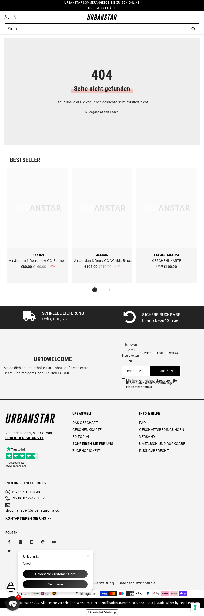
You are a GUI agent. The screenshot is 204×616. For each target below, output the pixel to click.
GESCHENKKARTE (166, 261)
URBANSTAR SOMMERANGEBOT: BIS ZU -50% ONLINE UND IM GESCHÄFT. (101, 5)
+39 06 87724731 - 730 (30, 498)
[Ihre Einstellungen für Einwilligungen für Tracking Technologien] (195, 607)
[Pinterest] (43, 542)
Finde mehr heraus (139, 387)
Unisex (173, 352)
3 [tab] (109, 289)
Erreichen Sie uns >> (24, 438)
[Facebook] (9, 542)
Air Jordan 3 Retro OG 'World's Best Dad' (102, 261)
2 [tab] (102, 289)
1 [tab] (94, 289)
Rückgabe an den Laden (101, 112)
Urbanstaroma (166, 255)
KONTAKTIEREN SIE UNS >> (28, 518)
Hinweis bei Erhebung (102, 612)
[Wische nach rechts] (198, 318)
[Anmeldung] (6, 17)
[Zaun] (188, 17)
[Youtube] (54, 542)
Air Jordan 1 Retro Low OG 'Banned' (37, 261)
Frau (160, 352)
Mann (147, 352)
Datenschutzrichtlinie (137, 583)
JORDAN (38, 255)
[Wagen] (13, 17)
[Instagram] (20, 542)
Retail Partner (189, 603)
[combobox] (96, 28)
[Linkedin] (31, 542)
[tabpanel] (37, 225)
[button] (12, 603)
